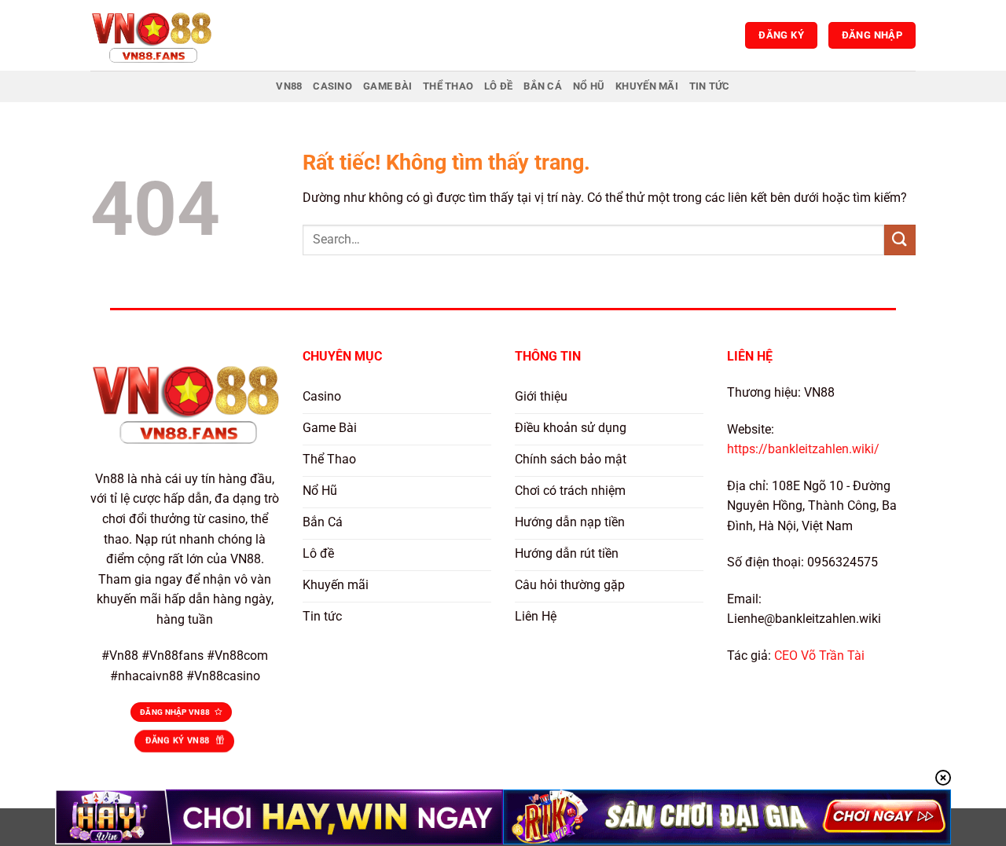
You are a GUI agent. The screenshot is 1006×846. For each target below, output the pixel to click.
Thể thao (448, 86)
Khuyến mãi (646, 86)
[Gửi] (900, 240)
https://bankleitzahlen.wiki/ (803, 448)
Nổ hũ (588, 86)
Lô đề (498, 86)
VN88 (289, 86)
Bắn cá (542, 86)
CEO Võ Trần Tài (819, 655)
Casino (332, 86)
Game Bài (387, 86)
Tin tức (709, 86)
